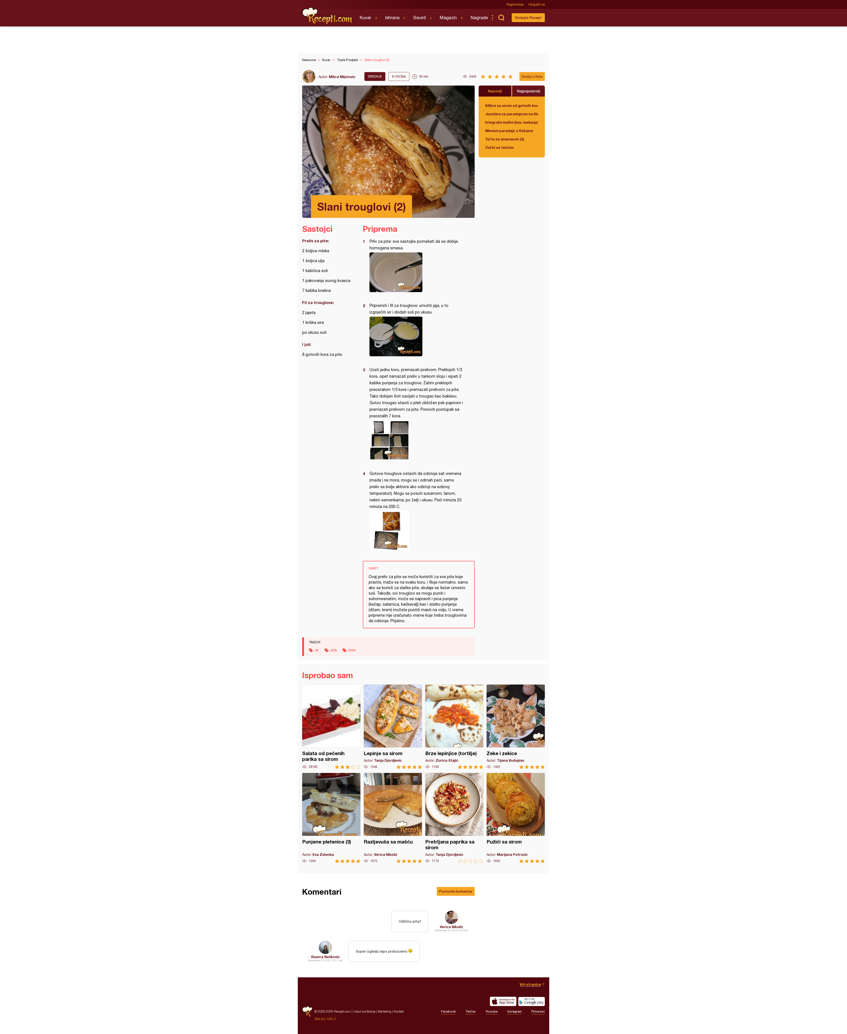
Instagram (514, 1011)
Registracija (515, 4)
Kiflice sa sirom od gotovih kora (511, 105)
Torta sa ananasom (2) (504, 139)
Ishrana (392, 17)
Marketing (384, 1011)
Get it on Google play (531, 1001)
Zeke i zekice (516, 727)
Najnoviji (495, 91)
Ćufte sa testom (499, 147)
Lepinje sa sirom (393, 727)
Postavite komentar (455, 891)
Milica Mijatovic (342, 77)
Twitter (470, 1011)
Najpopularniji (528, 91)
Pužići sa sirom (516, 818)
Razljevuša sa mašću (393, 818)
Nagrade (479, 17)
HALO (331, 1019)
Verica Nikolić (451, 927)
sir (317, 650)
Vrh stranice (530, 984)
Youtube (491, 1011)
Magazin (448, 17)
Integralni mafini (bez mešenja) (511, 122)
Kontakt (399, 1011)
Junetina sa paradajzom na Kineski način (511, 114)
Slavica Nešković (325, 957)
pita (334, 650)
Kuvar (365, 17)
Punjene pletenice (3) (331, 818)
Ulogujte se (536, 4)
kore (352, 650)
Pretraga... (501, 18)
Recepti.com (327, 15)
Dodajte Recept (528, 17)
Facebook (448, 1011)
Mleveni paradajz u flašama (509, 131)
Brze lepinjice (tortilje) (454, 727)
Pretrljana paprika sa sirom (454, 818)
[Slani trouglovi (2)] (416, 272)
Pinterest (538, 1011)
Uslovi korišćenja (364, 1011)
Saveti (419, 17)
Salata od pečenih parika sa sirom (331, 727)
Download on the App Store (503, 1001)
